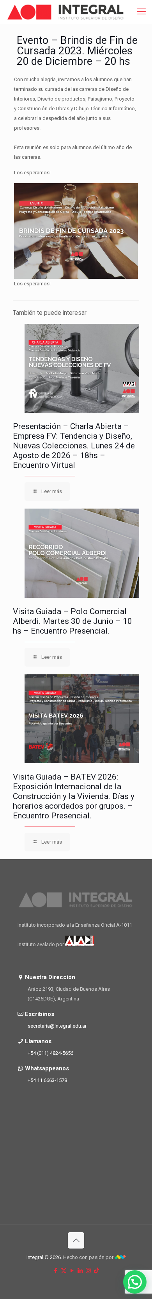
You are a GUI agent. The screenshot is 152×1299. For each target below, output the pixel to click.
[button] (135, 1282)
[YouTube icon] (72, 1270)
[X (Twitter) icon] (64, 1270)
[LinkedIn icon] (80, 1270)
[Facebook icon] (55, 1270)
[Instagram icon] (88, 1270)
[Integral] (66, 11)
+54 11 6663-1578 (47, 1080)
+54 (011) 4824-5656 (50, 1053)
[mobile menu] (141, 11)
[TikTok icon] (96, 1270)
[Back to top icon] (76, 1240)
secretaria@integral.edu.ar (57, 1026)
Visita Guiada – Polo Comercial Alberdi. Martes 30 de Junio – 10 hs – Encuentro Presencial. (72, 621)
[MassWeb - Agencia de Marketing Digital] (120, 1257)
